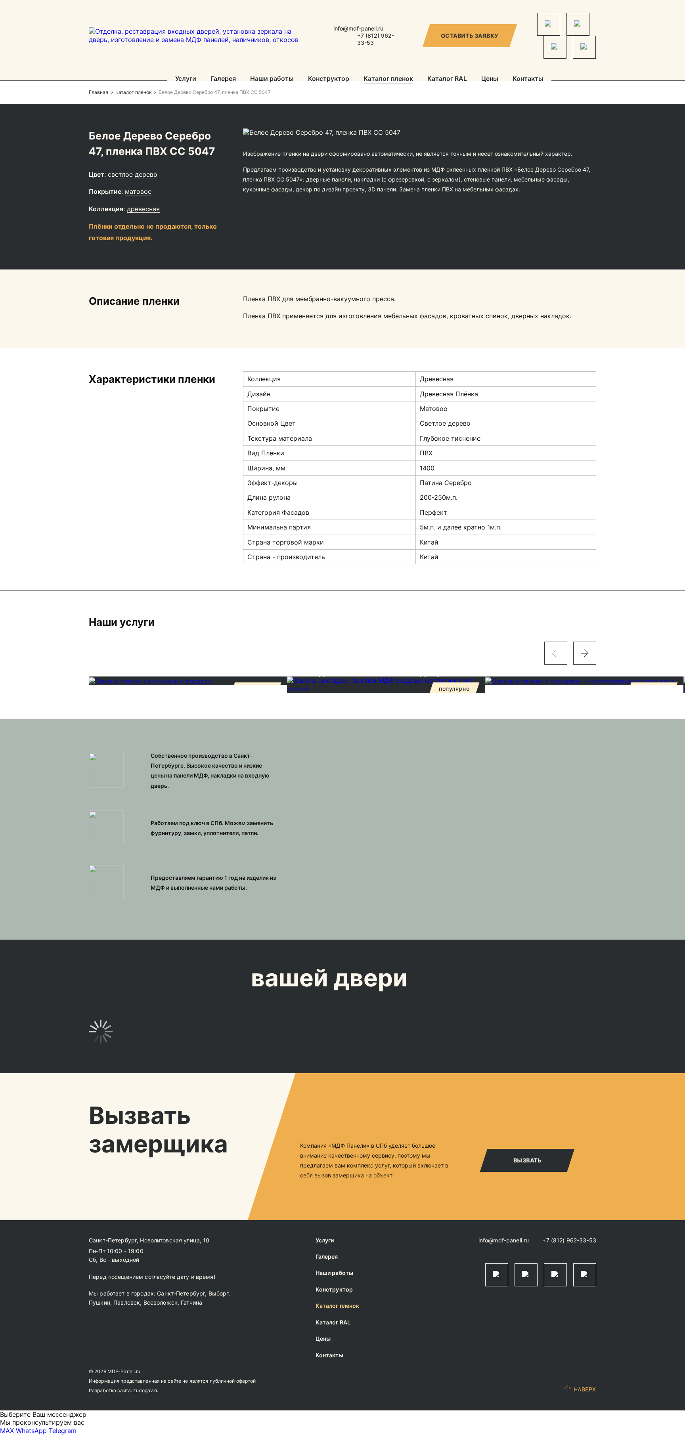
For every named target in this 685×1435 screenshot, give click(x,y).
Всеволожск (161, 1302)
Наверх (585, 1389)
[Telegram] (548, 24)
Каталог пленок (388, 78)
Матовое (138, 191)
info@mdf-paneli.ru (358, 28)
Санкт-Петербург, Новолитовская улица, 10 (149, 1240)
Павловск (126, 1302)
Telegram (63, 1431)
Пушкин (99, 1302)
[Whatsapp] (577, 24)
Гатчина (191, 1302)
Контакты (528, 78)
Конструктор (328, 78)
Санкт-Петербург (181, 1293)
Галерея (223, 78)
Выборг (219, 1293)
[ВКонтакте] (554, 47)
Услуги (185, 78)
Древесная (143, 209)
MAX (7, 1431)
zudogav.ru (146, 1390)
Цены (489, 78)
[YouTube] (584, 47)
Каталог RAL (447, 78)
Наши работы (272, 78)
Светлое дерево (132, 174)
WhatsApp (31, 1431)
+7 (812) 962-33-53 (569, 1240)
